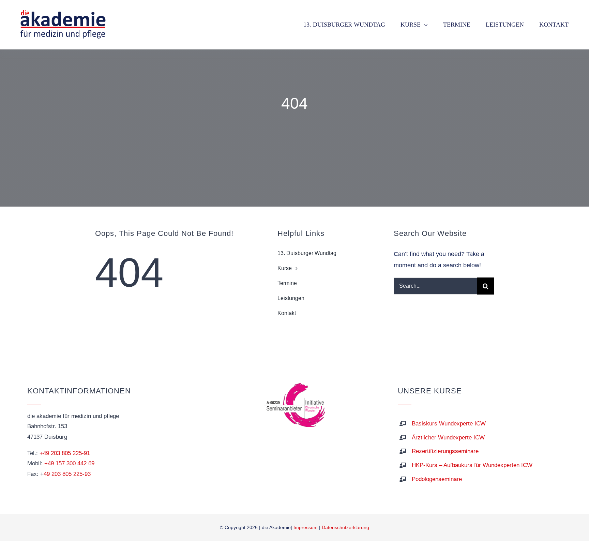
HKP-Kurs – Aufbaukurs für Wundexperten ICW (472, 465)
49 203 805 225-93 (67, 474)
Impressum (305, 527)
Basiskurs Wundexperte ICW (449, 423)
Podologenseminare (437, 479)
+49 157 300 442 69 (69, 463)
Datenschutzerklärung (345, 527)
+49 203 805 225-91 (65, 453)
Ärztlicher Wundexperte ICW (448, 437)
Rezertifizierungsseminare (445, 451)
